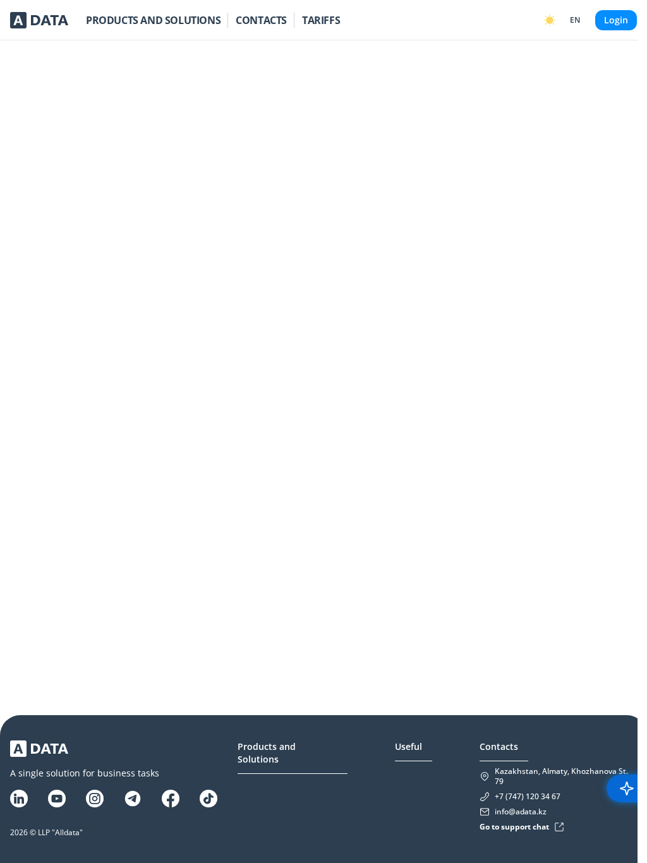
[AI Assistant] (627, 788)
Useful (408, 746)
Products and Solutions (153, 20)
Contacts (261, 20)
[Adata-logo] (39, 20)
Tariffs (321, 20)
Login (616, 20)
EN (575, 20)
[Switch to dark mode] (550, 20)
